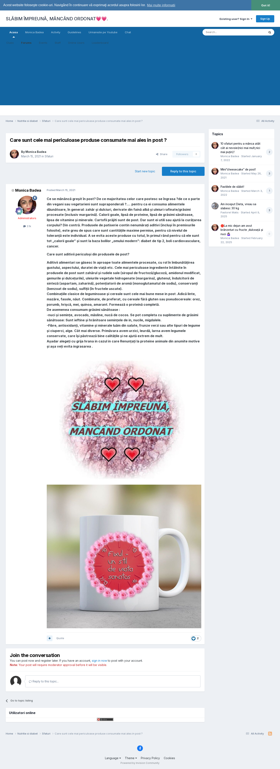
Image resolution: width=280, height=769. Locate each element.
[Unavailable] (124, 556)
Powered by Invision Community (140, 762)
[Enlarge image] (121, 418)
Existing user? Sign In (235, 19)
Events (43, 42)
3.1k (28, 226)
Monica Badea (34, 32)
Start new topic (145, 171)
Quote (60, 638)
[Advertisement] (140, 76)
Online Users (76, 42)
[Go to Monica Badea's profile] (14, 154)
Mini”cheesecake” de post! (238, 169)
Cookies (169, 758)
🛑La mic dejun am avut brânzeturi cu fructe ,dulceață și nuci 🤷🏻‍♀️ (242, 230)
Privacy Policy (150, 758)
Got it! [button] (265, 5)
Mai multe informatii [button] (161, 5)
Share (162, 154)
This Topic (253, 32)
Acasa (13, 32)
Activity (55, 32)
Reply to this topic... (45, 681)
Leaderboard (100, 42)
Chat (128, 32)
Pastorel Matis (230, 212)
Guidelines (74, 32)
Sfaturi (49, 156)
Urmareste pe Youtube (103, 32)
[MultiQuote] (49, 638)
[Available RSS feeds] (270, 734)
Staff (58, 42)
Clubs (10, 42)
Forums (26, 42)
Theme (130, 758)
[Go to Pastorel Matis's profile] (215, 206)
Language (112, 758)
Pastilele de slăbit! (232, 186)
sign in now (99, 660)
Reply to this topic (183, 171)
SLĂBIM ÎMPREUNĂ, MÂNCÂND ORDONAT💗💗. (57, 18)
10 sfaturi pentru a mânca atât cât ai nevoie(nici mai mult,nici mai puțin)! (240, 148)
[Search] (269, 32)
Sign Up (265, 18)
